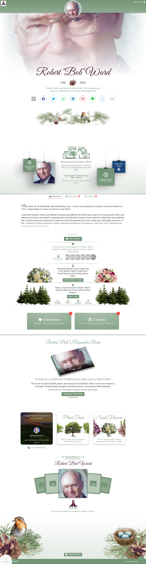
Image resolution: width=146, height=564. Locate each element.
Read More (73, 234)
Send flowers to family (73, 280)
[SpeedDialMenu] (141, 559)
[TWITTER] (53, 99)
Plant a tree (73, 296)
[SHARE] (102, 99)
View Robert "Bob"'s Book (73, 394)
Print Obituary (74, 239)
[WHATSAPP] (63, 99)
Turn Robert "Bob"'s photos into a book (76, 177)
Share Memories (74, 554)
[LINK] (112, 99)
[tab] (55, 196)
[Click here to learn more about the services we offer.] (73, 504)
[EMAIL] (83, 99)
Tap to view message (38, 448)
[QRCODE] (33, 99)
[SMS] (92, 99)
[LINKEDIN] (73, 99)
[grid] (73, 167)
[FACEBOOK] (43, 99)
